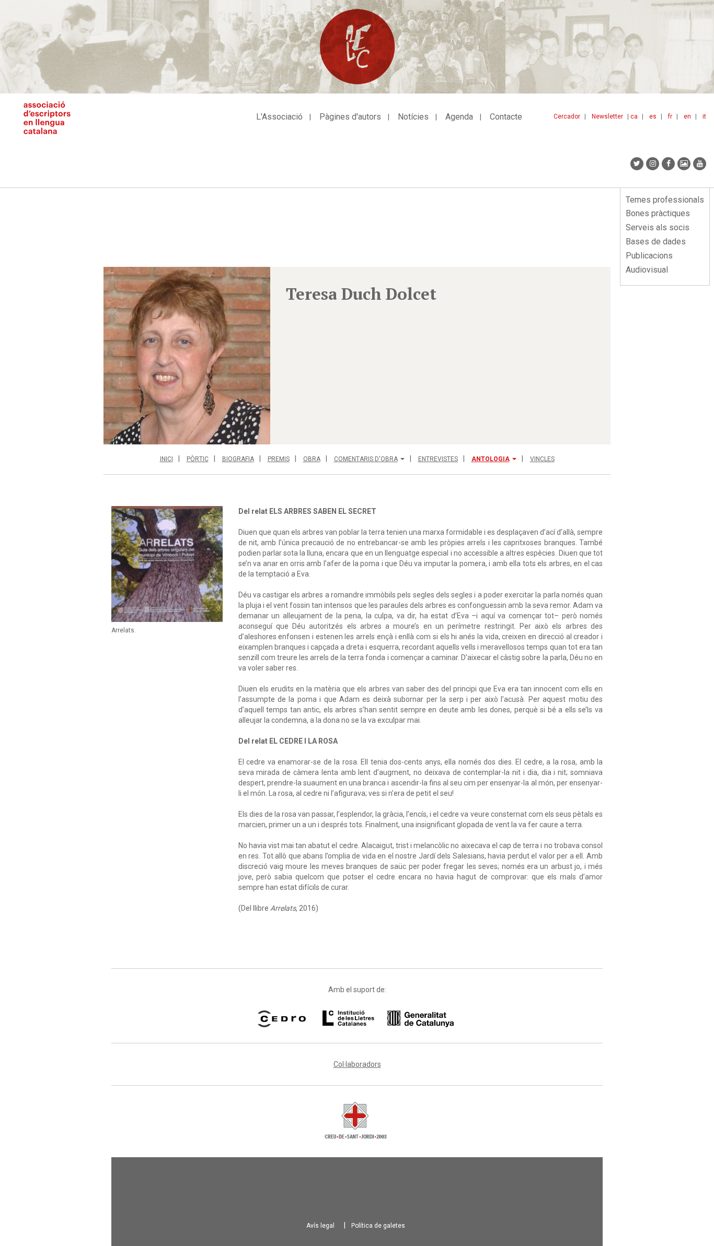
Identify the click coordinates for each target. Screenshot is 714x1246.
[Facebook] (668, 163)
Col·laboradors (357, 1064)
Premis (279, 459)
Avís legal (320, 1225)
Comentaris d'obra (366, 459)
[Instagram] (652, 163)
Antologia (490, 459)
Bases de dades (656, 241)
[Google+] (683, 163)
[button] (186, 355)
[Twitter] (636, 163)
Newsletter (607, 116)
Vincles (542, 459)
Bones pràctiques (658, 213)
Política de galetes (378, 1225)
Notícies (413, 117)
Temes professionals (665, 200)
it (704, 116)
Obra (311, 459)
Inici (166, 459)
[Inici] (51, 117)
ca (634, 116)
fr (670, 116)
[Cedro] (281, 1018)
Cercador (567, 116)
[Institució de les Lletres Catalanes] (388, 1018)
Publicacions (649, 256)
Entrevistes (438, 459)
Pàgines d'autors (350, 117)
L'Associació (279, 117)
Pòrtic (198, 459)
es (653, 116)
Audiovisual (647, 270)
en (687, 116)
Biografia (238, 459)
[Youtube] (699, 163)
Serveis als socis (657, 227)
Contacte (506, 117)
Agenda (459, 117)
